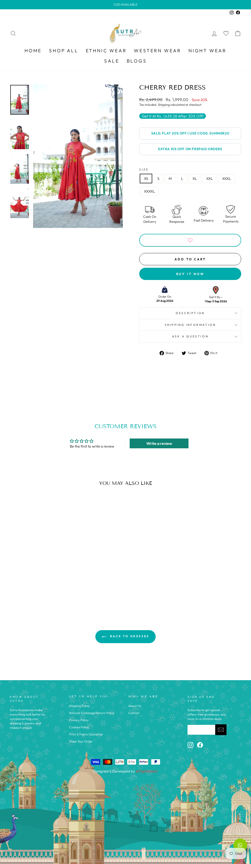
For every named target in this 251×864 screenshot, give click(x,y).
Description (190, 313)
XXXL (226, 178)
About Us (134, 706)
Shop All (63, 50)
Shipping (164, 104)
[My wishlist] (226, 33)
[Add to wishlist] (190, 240)
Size (144, 169)
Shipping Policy (79, 706)
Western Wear (157, 50)
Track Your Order (81, 741)
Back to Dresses (129, 636)
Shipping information (190, 325)
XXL (209, 178)
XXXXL (149, 191)
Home (33, 50)
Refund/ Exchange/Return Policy (91, 713)
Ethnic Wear (106, 50)
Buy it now (190, 274)
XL (194, 178)
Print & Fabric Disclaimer (86, 734)
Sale (111, 61)
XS (146, 178)
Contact (133, 713)
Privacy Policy (79, 720)
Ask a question (190, 336)
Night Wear (207, 50)
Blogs (137, 61)
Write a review (159, 443)
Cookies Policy (79, 727)
